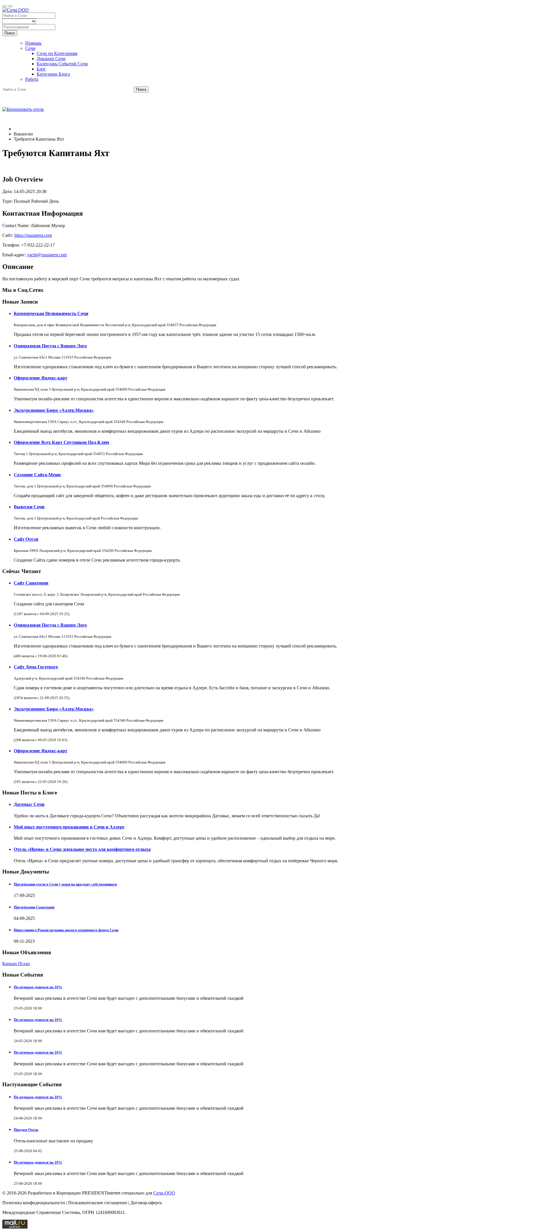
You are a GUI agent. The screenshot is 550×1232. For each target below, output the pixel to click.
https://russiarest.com (33, 235)
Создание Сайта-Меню (37, 474)
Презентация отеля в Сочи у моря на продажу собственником (65, 884)
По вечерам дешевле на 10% (38, 987)
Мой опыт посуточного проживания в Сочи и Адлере (69, 826)
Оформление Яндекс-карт (40, 377)
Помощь (33, 43)
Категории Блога (53, 74)
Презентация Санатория (34, 907)
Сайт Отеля (26, 539)
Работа (31, 79)
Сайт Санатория (31, 582)
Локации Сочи (51, 58)
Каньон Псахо (16, 963)
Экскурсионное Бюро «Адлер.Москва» (54, 410)
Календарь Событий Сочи (62, 63)
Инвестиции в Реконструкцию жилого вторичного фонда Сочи (66, 930)
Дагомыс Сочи (29, 804)
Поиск (10, 33)
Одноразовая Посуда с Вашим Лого (50, 345)
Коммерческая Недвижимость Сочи (51, 313)
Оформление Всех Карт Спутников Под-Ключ (61, 442)
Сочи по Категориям (57, 53)
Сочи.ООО (164, 1192)
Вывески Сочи (29, 506)
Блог (41, 68)
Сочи (30, 48)
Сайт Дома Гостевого (36, 666)
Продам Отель (26, 1129)
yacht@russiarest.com (47, 254)
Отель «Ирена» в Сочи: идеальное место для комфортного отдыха (82, 849)
